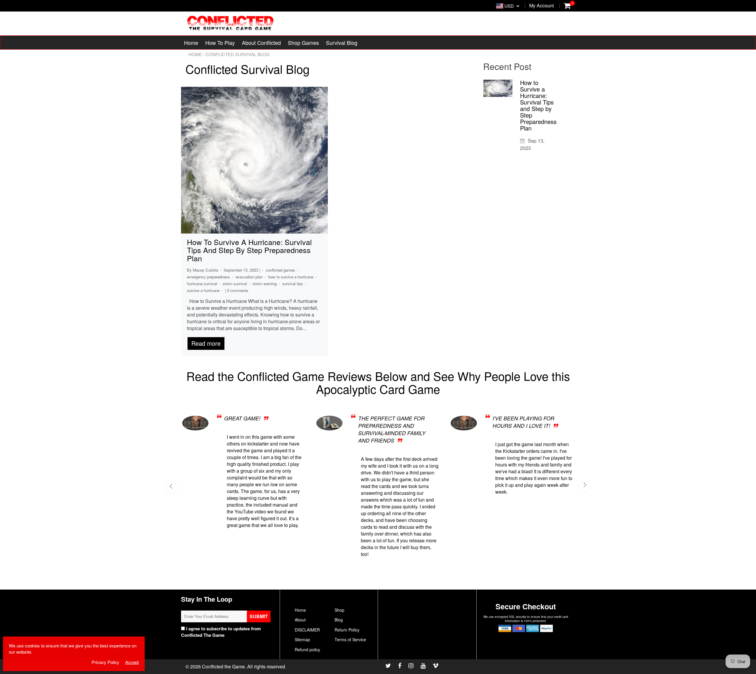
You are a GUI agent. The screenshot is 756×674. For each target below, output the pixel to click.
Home (191, 42)
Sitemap (302, 639)
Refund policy (307, 649)
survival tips (292, 283)
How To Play (220, 42)
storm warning (264, 283)
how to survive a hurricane (290, 277)
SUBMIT (259, 616)
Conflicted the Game (223, 666)
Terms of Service (350, 639)
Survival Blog (341, 42)
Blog (339, 620)
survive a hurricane (203, 290)
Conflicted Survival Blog (247, 68)
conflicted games (280, 270)
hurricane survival (202, 283)
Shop (339, 610)
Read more (206, 343)
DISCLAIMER (307, 630)
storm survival (235, 283)
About (300, 620)
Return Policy (347, 630)
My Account (541, 5)
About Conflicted (261, 42)
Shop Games (303, 42)
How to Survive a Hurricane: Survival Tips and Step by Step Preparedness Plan (249, 249)
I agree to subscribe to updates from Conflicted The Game (221, 631)
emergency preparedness (208, 277)
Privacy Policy (241, 635)
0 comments (237, 290)
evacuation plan (249, 277)
